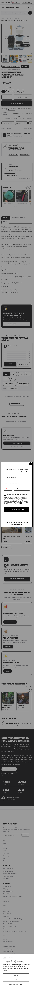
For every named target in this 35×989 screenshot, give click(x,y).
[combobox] (8, 488)
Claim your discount (17, 509)
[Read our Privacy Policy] (29, 497)
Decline (15, 980)
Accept (16, 975)
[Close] (30, 464)
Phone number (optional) (12, 484)
